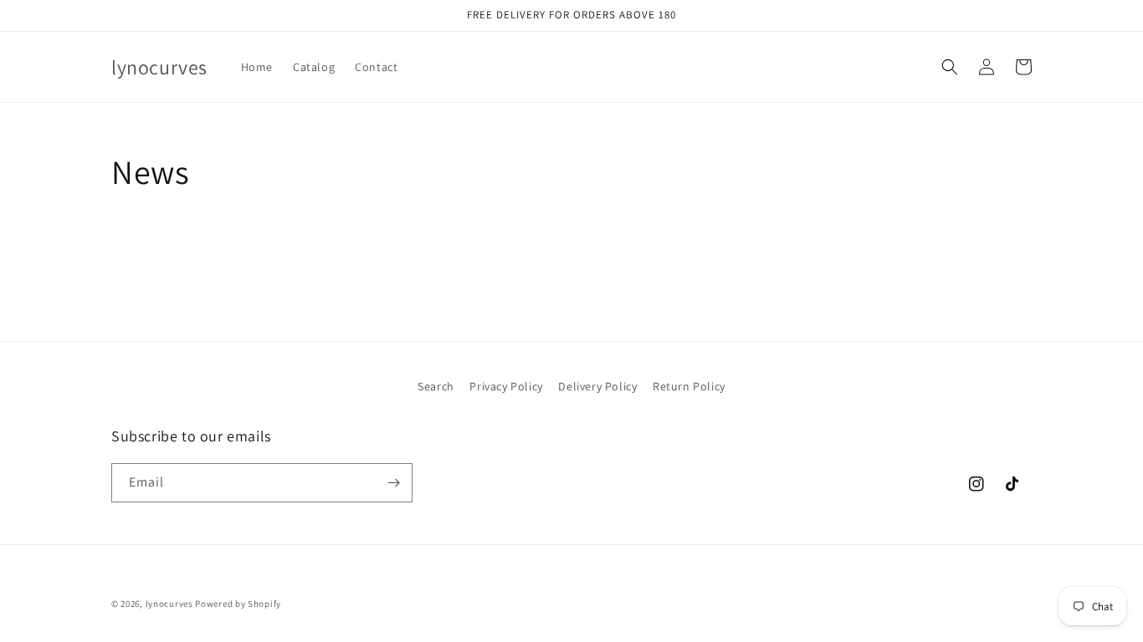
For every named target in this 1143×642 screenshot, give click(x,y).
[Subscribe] (393, 482)
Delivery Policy (597, 386)
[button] (949, 66)
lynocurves (171, 603)
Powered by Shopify (238, 603)
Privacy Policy (505, 386)
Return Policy (689, 386)
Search (436, 386)
